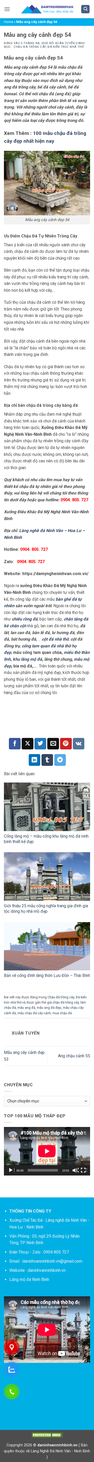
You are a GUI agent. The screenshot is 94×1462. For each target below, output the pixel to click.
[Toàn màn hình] (84, 1170)
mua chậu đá (62, 1013)
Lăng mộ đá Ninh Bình (29, 1279)
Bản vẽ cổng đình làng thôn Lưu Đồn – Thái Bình (47, 975)
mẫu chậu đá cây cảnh (34, 1013)
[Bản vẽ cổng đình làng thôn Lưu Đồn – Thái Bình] (47, 946)
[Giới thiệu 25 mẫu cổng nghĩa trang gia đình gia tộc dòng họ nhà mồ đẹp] (47, 876)
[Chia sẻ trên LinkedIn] (34, 760)
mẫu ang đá (26, 1008)
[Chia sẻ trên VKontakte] (79, 744)
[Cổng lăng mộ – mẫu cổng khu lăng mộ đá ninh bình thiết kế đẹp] (47, 807)
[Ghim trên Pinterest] (66, 744)
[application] (47, 1151)
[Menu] (7, 9)
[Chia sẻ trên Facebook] (15, 744)
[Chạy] (11, 1170)
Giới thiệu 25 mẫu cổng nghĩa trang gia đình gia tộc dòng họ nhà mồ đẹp (46, 908)
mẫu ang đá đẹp (49, 1008)
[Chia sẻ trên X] (27, 744)
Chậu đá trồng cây (30, 47)
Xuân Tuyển (65, 43)
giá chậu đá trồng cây (63, 1002)
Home (8, 22)
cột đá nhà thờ (55, 639)
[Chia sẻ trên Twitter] (40, 744)
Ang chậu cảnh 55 (74, 1055)
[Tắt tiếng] (75, 1170)
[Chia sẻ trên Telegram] (60, 760)
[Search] (85, 9)
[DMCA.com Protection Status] (47, 1435)
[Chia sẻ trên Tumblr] (47, 760)
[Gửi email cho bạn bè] (53, 744)
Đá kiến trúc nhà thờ (66, 47)
